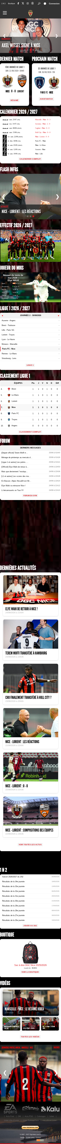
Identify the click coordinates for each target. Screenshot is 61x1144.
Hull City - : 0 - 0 (42, 132)
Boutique (11, 4)
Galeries (57, 1047)
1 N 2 (3, 4)
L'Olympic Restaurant (30, 1109)
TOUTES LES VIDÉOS (30, 1037)
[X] (23, 4)
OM (19, 1116)
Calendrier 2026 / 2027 (18, 112)
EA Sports (10, 1109)
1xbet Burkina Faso (31, 1120)
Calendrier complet (30, 159)
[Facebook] (18, 3)
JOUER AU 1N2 (30, 926)
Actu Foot (10, 1116)
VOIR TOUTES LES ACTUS (30, 845)
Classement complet (30, 432)
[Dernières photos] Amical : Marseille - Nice (17, 1047)
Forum (5, 441)
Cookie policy (30, 1137)
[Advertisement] (30, 533)
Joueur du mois (12, 268)
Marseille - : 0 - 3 (42, 120)
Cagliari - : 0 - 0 (42, 128)
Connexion (54, 3)
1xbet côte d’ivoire (11, 1120)
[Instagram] (28, 3)
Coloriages (41, 1116)
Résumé (14, 100)
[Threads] (32, 4)
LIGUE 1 (30, 365)
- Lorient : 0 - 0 (42, 137)
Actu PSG (29, 1116)
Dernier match (11, 59)
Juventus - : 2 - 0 (42, 124)
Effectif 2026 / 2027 (16, 225)
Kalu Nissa (50, 1109)
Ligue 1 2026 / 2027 (15, 308)
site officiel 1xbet (50, 1120)
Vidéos (5, 983)
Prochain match (44, 59)
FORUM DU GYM (30, 496)
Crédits (22, 1137)
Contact (38, 1137)
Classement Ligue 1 (15, 376)
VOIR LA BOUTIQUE (30, 972)
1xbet (51, 1116)
